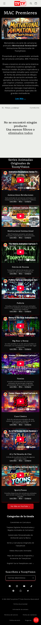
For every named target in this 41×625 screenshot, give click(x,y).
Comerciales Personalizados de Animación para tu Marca (20, 536)
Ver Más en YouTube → (20, 506)
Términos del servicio (11, 615)
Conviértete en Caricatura (20, 522)
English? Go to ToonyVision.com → (20, 563)
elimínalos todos (20, 133)
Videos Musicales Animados (20, 551)
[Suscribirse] (33, 578)
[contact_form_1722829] (36, 620)
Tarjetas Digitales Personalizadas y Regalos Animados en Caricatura (20, 528)
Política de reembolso (30, 615)
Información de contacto (20, 609)
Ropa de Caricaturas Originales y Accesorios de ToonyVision (20, 557)
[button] (4, 3)
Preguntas (28, 620)
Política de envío (15, 620)
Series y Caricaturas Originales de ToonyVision (20, 544)
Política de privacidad (20, 604)
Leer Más (19, 98)
